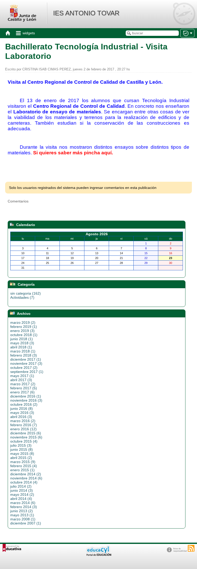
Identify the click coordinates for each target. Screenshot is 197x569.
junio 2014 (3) (21, 490)
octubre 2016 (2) (23, 404)
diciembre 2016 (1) (25, 396)
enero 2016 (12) (23, 429)
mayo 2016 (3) (22, 413)
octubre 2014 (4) (23, 482)
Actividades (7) (22, 297)
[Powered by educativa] (12, 548)
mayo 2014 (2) (22, 494)
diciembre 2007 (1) (25, 523)
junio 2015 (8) (21, 449)
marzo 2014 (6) (22, 503)
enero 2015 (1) (22, 470)
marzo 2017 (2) (22, 384)
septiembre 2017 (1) (26, 372)
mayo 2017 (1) (22, 376)
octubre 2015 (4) (23, 441)
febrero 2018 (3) (23, 355)
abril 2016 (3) (21, 417)
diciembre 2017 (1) (25, 359)
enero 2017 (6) (22, 392)
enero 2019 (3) (22, 331)
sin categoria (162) (25, 293)
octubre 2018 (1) (23, 335)
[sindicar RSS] (191, 548)
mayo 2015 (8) (22, 454)
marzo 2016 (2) (22, 421)
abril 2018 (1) (21, 347)
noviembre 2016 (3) (26, 400)
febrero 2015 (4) (23, 466)
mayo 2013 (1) (22, 515)
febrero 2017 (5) (23, 388)
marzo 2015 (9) (22, 462)
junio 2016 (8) (21, 408)
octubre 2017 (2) (23, 368)
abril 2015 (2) (21, 458)
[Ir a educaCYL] (98, 555)
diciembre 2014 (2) (25, 474)
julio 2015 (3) (21, 445)
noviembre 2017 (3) (26, 363)
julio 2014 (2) (21, 486)
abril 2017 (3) (21, 380)
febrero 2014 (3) (23, 507)
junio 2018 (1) (21, 339)
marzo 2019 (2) (22, 322)
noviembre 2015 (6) (26, 437)
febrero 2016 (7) (23, 425)
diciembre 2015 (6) (25, 433)
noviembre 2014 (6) (26, 478)
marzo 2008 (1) (22, 519)
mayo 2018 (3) (22, 343)
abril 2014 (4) (21, 499)
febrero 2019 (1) (23, 327)
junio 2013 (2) (21, 511)
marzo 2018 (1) (22, 351)
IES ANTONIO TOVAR (86, 13)
